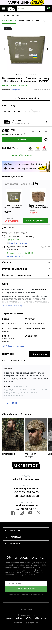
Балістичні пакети (13, 15)
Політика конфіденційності (26, 623)
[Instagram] (22, 513)
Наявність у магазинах (18, 243)
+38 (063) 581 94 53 (26, 492)
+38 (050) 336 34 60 (26, 496)
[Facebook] (13, 513)
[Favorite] (46, 139)
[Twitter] (39, 513)
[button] (11, 8)
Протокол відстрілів (28, 98)
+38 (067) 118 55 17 (26, 489)
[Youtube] (30, 513)
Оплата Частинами (22, 155)
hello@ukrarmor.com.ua (26, 479)
